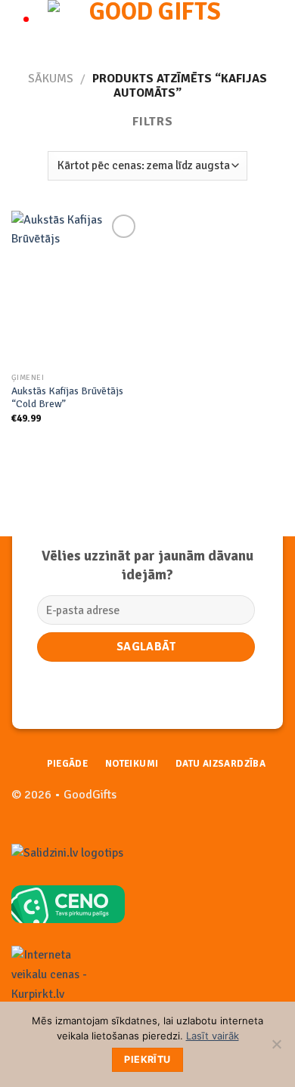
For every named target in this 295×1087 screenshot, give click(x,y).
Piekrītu (147, 1059)
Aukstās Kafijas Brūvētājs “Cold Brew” (67, 397)
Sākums (50, 78)
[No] (276, 1048)
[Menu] (20, 26)
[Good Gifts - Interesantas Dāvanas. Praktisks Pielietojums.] (149, 26)
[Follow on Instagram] (272, 802)
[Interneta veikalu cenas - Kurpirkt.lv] (56, 974)
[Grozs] (276, 26)
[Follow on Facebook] (248, 802)
